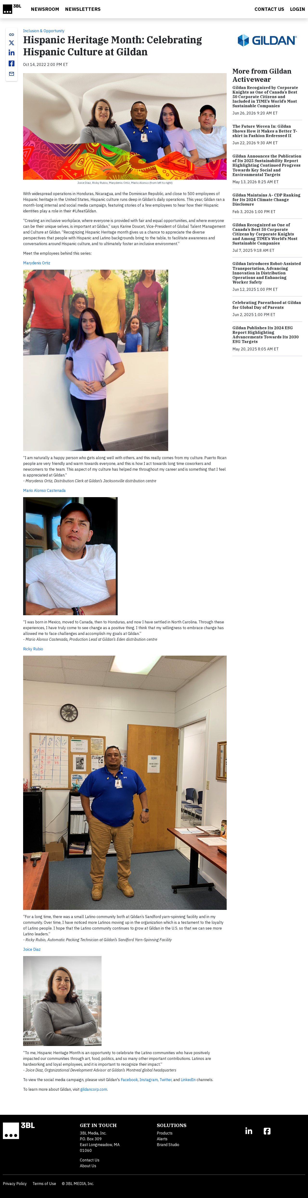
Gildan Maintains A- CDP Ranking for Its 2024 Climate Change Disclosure (266, 200)
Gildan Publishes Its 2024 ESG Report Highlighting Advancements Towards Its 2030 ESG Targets (265, 334)
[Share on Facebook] (11, 63)
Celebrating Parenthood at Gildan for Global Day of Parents (266, 305)
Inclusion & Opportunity (43, 30)
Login (297, 9)
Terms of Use (44, 1183)
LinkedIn (188, 1079)
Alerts (162, 1138)
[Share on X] (11, 43)
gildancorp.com (93, 1089)
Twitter (166, 1079)
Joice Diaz (32, 949)
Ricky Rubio (33, 649)
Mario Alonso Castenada (44, 490)
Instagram (149, 1079)
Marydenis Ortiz (36, 262)
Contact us (269, 9)
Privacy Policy (15, 1183)
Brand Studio (168, 1144)
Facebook (129, 1079)
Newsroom (45, 9)
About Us (88, 1165)
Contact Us (89, 1160)
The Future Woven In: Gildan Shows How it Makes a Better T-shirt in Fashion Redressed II (264, 131)
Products (165, 1133)
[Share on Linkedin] (11, 53)
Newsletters (83, 9)
